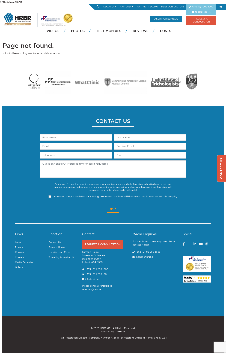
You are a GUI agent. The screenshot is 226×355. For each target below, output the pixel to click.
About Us (109, 7)
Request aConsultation (201, 20)
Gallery (19, 267)
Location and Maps (59, 252)
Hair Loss (126, 7)
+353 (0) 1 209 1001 (96, 274)
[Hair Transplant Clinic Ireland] (18, 18)
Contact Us (55, 242)
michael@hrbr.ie (144, 257)
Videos (53, 31)
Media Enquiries (24, 262)
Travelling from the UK (61, 257)
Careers (19, 257)
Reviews (140, 31)
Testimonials (108, 31)
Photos (78, 31)
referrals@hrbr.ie (91, 289)
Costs (165, 31)
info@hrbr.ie (202, 12)
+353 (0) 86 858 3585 (147, 252)
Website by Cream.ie (113, 332)
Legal (18, 242)
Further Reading (147, 7)
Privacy (19, 247)
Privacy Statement (76, 184)
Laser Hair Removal (165, 19)
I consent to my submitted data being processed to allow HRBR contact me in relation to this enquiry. (115, 196)
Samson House (57, 247)
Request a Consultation (103, 244)
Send (113, 209)
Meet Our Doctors (173, 7)
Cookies (19, 252)
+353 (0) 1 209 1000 (202, 7)
